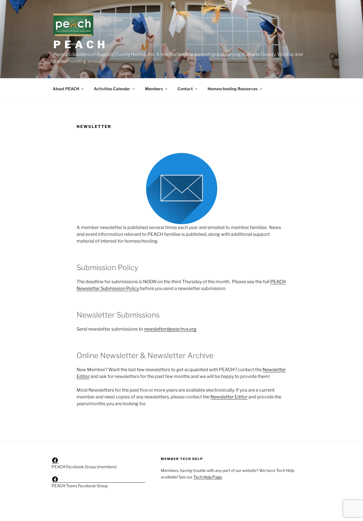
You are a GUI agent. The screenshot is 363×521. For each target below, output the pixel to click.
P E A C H (79, 44)
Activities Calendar (112, 88)
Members (154, 88)
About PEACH (66, 88)
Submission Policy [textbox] (107, 267)
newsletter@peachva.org (170, 329)
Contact (185, 88)
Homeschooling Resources (233, 88)
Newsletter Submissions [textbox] (118, 314)
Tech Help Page (207, 476)
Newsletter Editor (229, 397)
